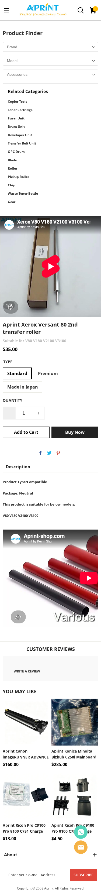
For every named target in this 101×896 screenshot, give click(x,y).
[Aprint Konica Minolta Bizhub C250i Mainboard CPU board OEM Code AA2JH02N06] (74, 722)
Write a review (27, 671)
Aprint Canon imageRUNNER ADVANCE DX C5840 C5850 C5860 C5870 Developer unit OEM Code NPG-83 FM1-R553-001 (26, 754)
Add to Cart (26, 432)
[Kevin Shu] (81, 832)
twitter (49, 453)
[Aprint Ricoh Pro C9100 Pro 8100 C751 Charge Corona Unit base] (74, 796)
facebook (40, 453)
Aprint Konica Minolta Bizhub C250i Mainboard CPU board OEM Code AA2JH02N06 (73, 754)
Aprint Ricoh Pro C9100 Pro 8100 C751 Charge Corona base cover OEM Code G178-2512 (25, 828)
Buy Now (75, 432)
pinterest (58, 453)
